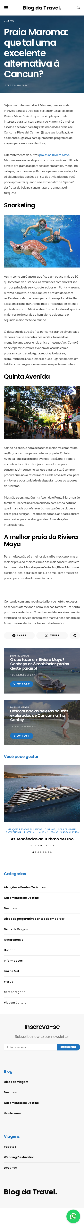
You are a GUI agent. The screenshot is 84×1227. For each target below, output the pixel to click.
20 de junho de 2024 (42, 845)
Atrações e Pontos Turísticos (25, 829)
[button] (33, 852)
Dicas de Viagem (19, 656)
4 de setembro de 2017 (22, 675)
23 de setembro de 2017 (23, 726)
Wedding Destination (19, 1157)
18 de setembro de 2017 (16, 85)
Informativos (13, 961)
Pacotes (10, 1147)
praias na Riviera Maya (54, 155)
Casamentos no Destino (21, 898)
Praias (54, 832)
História (29, 832)
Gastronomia (14, 832)
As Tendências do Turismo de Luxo (42, 839)
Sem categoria (14, 992)
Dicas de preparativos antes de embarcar (34, 919)
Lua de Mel (43, 832)
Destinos (9, 20)
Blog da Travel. (42, 7)
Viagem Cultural (70, 832)
